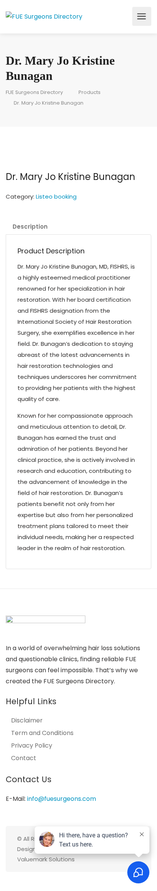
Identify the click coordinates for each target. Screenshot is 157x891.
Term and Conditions (42, 733)
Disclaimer (27, 720)
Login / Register (124, 16)
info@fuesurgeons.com (61, 798)
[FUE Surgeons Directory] (44, 16)
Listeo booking (56, 196)
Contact (23, 758)
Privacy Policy (31, 745)
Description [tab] (30, 227)
